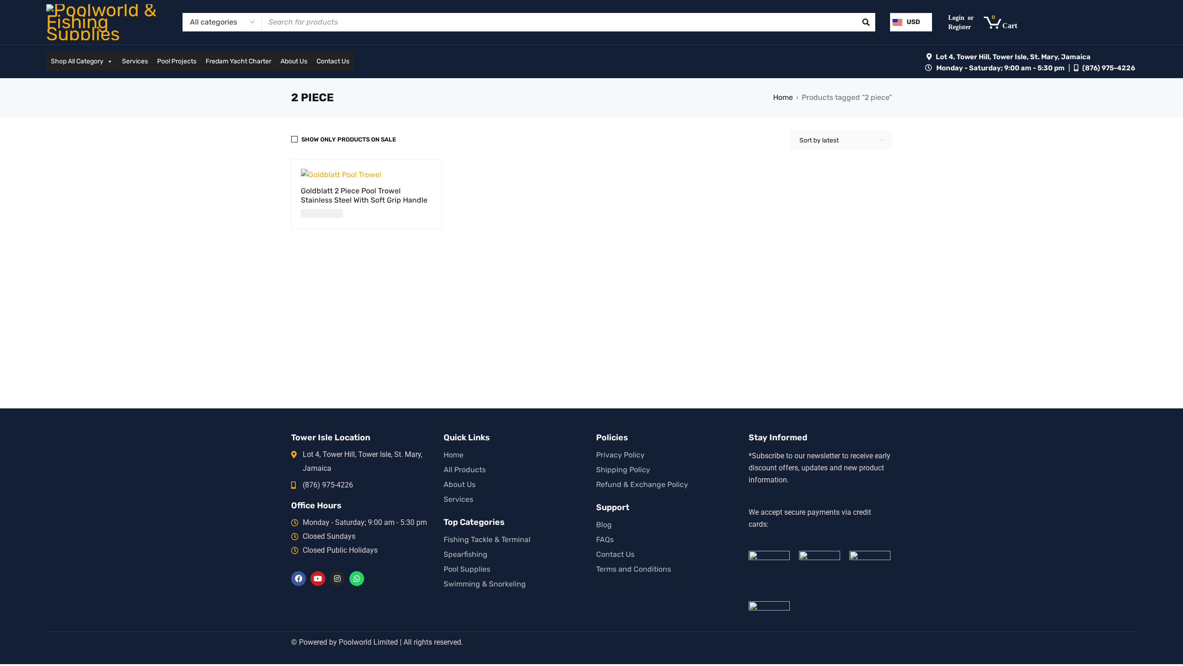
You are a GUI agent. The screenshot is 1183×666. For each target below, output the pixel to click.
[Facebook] (298, 578)
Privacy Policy (620, 454)
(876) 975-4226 (1108, 68)
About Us (294, 61)
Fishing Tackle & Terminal (487, 539)
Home (783, 97)
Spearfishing (466, 554)
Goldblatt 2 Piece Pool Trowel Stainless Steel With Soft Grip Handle (364, 195)
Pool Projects (176, 61)
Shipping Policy (623, 469)
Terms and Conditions (633, 569)
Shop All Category (77, 61)
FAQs (605, 539)
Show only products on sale (348, 139)
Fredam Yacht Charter (238, 61)
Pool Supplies (467, 569)
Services (135, 61)
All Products (465, 469)
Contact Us (333, 61)
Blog (604, 524)
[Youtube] (318, 578)
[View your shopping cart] (1005, 22)
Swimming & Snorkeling (485, 584)
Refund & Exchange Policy (642, 484)
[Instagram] (337, 578)
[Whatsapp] (356, 578)
